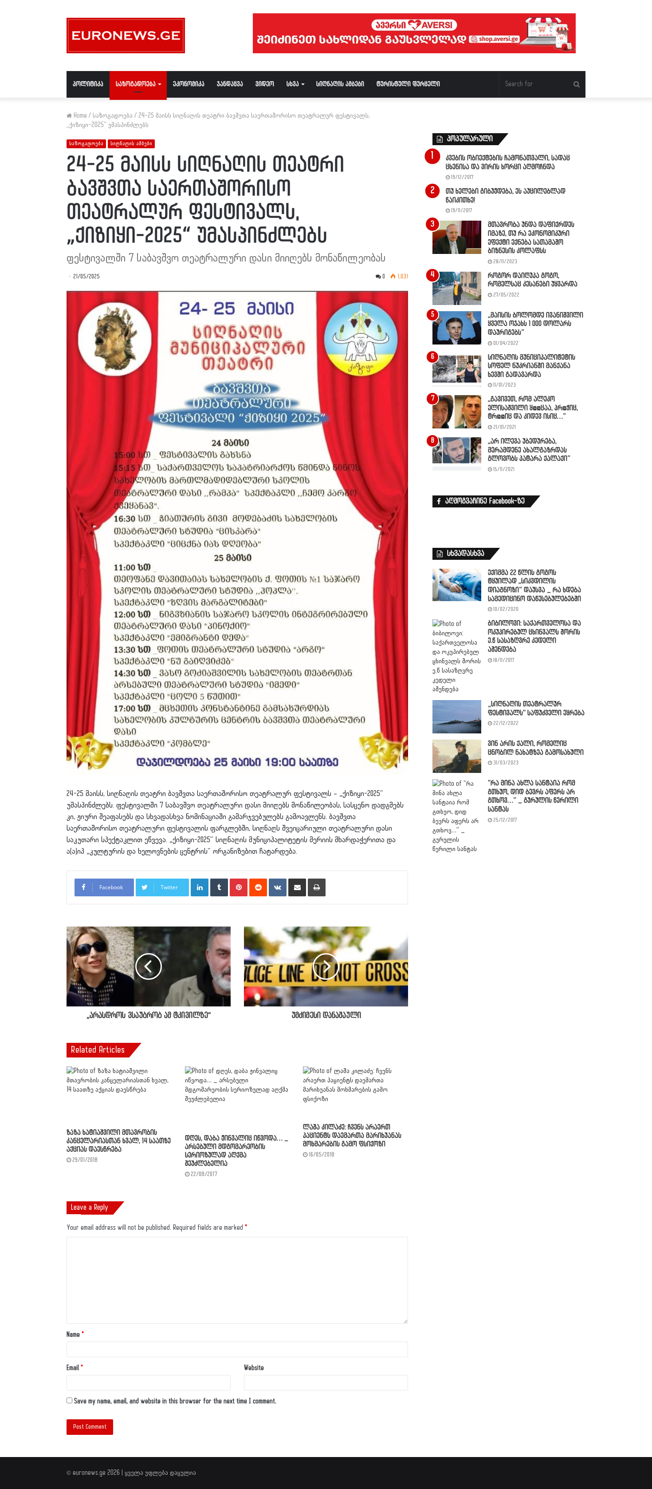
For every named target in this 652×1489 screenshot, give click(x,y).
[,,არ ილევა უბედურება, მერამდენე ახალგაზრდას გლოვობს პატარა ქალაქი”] (456, 454)
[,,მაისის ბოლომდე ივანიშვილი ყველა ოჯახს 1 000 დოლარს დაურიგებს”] (456, 328)
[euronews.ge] (126, 35)
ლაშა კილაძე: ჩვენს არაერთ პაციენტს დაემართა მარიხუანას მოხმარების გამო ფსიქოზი (352, 1136)
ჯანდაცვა (230, 84)
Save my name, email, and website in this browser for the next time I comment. (175, 1401)
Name (75, 1334)
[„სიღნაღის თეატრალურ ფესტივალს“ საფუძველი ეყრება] (456, 716)
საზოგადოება (136, 84)
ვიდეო (264, 84)
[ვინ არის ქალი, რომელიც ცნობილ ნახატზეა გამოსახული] (456, 756)
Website (254, 1368)
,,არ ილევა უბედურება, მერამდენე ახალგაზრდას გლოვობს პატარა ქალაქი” (529, 450)
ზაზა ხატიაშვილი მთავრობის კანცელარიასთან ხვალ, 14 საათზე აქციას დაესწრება (119, 1141)
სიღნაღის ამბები (340, 84)
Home (79, 115)
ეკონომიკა (188, 84)
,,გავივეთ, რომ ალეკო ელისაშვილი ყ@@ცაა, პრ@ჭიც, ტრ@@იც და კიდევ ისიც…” (533, 408)
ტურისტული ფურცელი (408, 84)
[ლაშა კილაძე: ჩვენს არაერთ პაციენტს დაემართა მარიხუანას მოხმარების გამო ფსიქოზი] (355, 1092)
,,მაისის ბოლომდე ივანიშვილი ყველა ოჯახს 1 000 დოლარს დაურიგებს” (535, 324)
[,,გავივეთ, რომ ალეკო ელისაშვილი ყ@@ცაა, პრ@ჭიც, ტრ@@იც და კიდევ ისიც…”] (456, 411)
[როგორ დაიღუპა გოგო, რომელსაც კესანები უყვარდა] (456, 288)
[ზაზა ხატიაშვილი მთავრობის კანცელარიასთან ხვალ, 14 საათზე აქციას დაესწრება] (119, 1095)
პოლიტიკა (88, 84)
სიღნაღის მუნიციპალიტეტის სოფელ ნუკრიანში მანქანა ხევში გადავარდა (531, 366)
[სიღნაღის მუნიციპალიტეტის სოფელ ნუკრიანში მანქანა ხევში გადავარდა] (456, 370)
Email (75, 1368)
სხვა (293, 84)
